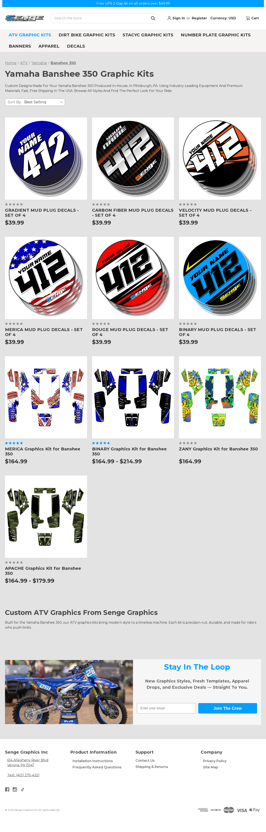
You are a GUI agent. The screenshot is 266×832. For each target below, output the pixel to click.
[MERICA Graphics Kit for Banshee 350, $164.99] (46, 397)
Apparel (48, 46)
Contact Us (145, 761)
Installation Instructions (93, 761)
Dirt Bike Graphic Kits (87, 34)
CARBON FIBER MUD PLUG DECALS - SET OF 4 (133, 213)
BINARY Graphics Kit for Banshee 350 (129, 451)
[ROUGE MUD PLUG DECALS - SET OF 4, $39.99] (133, 277)
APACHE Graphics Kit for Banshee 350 (43, 571)
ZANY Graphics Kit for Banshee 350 (218, 448)
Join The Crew (227, 708)
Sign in (178, 18)
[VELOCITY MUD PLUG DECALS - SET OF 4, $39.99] (220, 158)
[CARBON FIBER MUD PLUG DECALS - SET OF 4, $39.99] (133, 158)
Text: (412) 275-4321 (23, 775)
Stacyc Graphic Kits (148, 34)
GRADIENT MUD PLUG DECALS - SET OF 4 (42, 213)
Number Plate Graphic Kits (216, 34)
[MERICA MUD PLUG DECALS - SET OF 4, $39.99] (46, 277)
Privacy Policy (215, 761)
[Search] (153, 18)
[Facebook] (7, 789)
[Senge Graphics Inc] (24, 18)
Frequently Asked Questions (97, 767)
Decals (76, 46)
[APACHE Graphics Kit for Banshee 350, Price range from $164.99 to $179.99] (46, 516)
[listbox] (44, 102)
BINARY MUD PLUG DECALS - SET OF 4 (217, 332)
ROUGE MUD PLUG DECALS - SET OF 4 (130, 332)
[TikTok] (22, 789)
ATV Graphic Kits (30, 34)
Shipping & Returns (151, 767)
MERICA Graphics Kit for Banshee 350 (42, 451)
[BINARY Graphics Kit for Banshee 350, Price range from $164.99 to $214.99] (133, 397)
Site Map (210, 767)
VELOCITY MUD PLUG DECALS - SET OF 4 (215, 213)
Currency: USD (223, 18)
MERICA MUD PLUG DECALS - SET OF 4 (44, 332)
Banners (20, 46)
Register (199, 18)
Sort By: (15, 102)
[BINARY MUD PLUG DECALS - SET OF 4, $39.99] (220, 277)
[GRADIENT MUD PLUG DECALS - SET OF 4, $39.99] (46, 158)
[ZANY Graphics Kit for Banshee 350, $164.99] (220, 397)
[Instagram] (15, 789)
